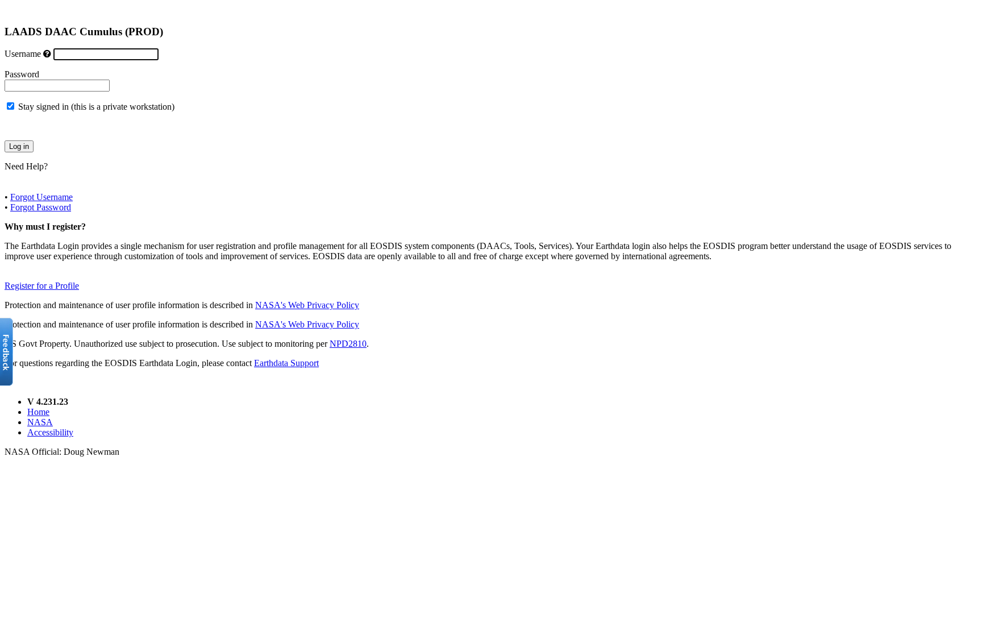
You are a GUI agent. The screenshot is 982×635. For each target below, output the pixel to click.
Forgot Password (40, 207)
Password (22, 74)
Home (38, 412)
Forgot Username (41, 197)
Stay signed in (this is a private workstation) (96, 106)
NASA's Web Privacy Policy (307, 305)
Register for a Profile (42, 285)
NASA (40, 422)
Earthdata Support (286, 363)
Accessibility (50, 432)
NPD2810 (348, 343)
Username (23, 54)
